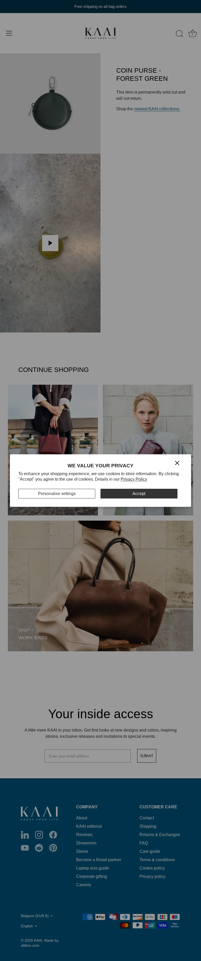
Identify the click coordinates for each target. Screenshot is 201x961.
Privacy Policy (134, 479)
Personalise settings (57, 493)
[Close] (177, 462)
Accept (138, 493)
